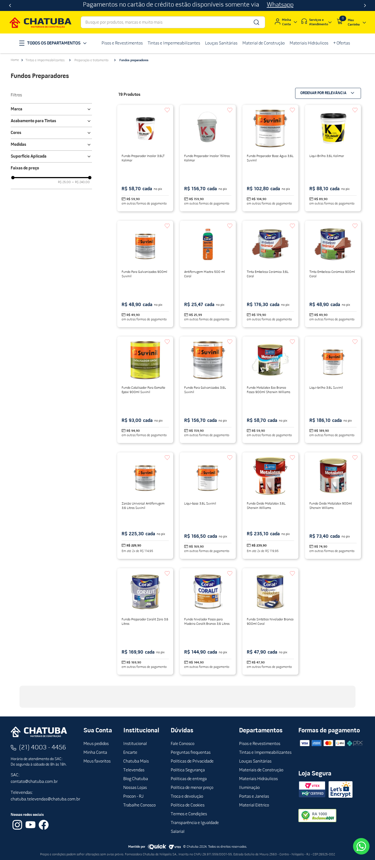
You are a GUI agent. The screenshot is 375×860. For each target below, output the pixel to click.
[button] (51, 109)
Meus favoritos (97, 761)
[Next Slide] (365, 5)
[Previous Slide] (10, 5)
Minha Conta (95, 752)
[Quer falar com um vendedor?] (361, 846)
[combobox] (173, 22)
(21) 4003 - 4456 (42, 747)
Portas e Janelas (254, 796)
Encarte (130, 752)
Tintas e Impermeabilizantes (45, 60)
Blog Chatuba (135, 779)
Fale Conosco (182, 744)
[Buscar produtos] (256, 22)
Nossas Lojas (135, 788)
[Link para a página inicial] (15, 60)
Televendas (133, 770)
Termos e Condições (189, 814)
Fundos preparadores (134, 60)
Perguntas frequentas (191, 752)
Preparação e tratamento (91, 60)
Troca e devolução (187, 796)
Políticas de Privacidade (192, 761)
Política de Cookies (188, 805)
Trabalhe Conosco (139, 805)
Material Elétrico (254, 805)
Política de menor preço (192, 788)
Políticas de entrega (189, 779)
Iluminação (249, 788)
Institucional (135, 744)
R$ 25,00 (64, 182)
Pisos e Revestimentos (259, 744)
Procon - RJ (133, 796)
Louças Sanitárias (255, 761)
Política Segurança (188, 770)
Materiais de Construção (261, 770)
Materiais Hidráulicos (258, 779)
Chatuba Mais (136, 761)
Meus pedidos (96, 744)
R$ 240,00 (81, 182)
